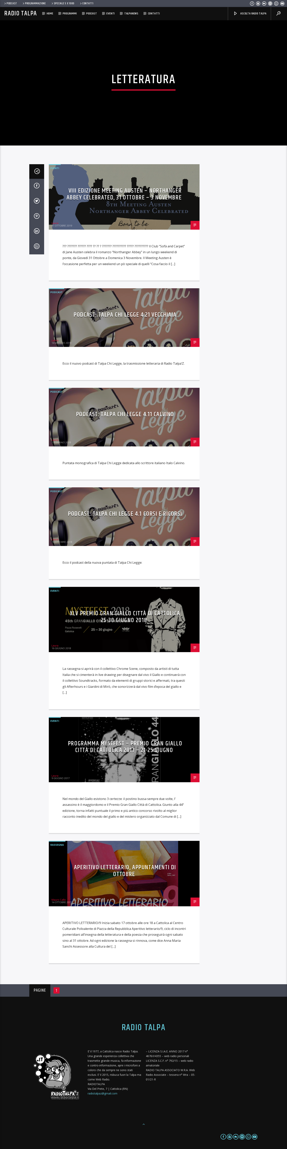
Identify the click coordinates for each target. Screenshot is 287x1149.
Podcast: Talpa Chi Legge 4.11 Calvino (125, 414)
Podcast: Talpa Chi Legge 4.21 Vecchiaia (125, 315)
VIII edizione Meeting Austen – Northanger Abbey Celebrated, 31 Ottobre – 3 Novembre (124, 194)
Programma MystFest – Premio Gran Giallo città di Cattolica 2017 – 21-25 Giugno (125, 747)
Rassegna (57, 845)
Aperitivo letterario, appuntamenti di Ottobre (125, 871)
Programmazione (35, 3)
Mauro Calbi (59, 899)
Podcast (12, 3)
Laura (55, 223)
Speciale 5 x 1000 (64, 3)
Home (50, 13)
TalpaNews (131, 13)
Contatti (88, 3)
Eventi (110, 13)
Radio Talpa (20, 14)
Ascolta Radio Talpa (253, 13)
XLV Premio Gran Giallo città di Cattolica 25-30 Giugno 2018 (125, 617)
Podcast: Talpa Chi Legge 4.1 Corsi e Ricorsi (125, 514)
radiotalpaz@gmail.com (102, 1093)
